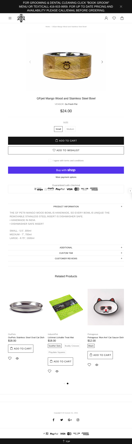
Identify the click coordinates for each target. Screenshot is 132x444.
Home (48, 26)
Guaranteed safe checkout (66, 185)
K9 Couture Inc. (21, 18)
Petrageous (93, 334)
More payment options (66, 177)
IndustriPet (53, 334)
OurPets (12, 334)
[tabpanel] (26, 326)
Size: (66, 122)
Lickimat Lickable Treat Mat (61, 337)
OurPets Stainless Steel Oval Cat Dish (26, 337)
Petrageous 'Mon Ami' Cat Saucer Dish (106, 337)
